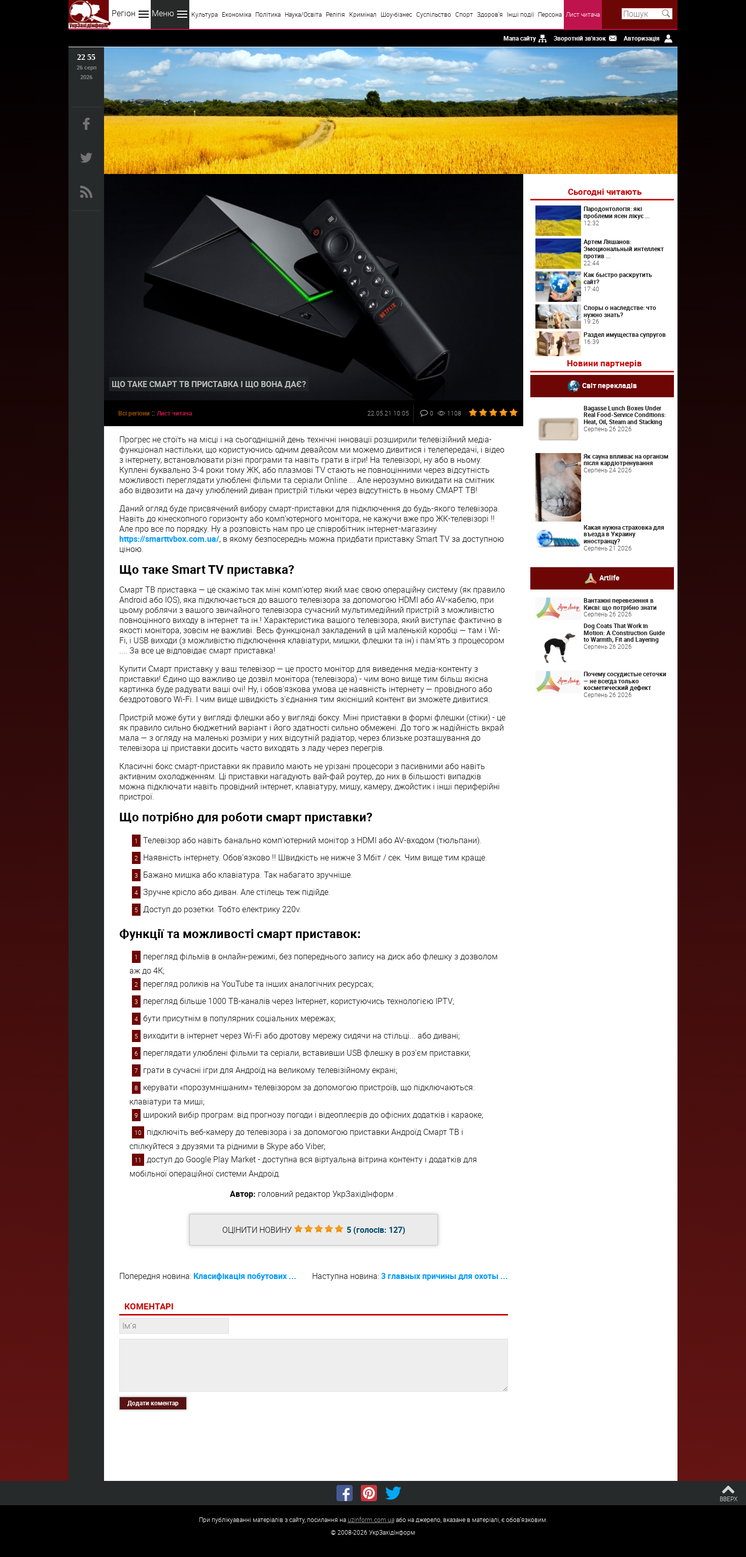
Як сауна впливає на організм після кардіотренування (626, 459)
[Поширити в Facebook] (344, 1493)
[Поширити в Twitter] (393, 1493)
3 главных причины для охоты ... (444, 1276)
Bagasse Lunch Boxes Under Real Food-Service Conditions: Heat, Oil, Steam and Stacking (625, 415)
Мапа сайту (519, 38)
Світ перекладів (609, 385)
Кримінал (363, 14)
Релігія (335, 14)
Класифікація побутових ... (244, 1276)
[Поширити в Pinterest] (369, 1493)
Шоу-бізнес (396, 14)
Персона (550, 14)
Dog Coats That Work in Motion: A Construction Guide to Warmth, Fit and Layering (624, 632)
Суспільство (433, 14)
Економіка (236, 14)
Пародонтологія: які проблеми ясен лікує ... (617, 212)
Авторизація (642, 38)
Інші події (520, 14)
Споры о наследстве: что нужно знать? (620, 311)
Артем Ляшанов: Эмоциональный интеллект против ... (624, 248)
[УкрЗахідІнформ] (90, 14)
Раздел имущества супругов (625, 334)
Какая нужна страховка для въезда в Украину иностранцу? (624, 534)
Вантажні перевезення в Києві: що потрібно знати (620, 603)
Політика (268, 14)
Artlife (609, 577)
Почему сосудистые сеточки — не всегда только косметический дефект (625, 681)
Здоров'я (490, 14)
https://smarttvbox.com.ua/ (169, 538)
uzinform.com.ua (371, 1519)
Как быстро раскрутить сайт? (618, 278)
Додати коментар (153, 1403)
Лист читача (583, 14)
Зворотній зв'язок (580, 38)
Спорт (464, 14)
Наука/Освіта (303, 14)
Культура (204, 14)
